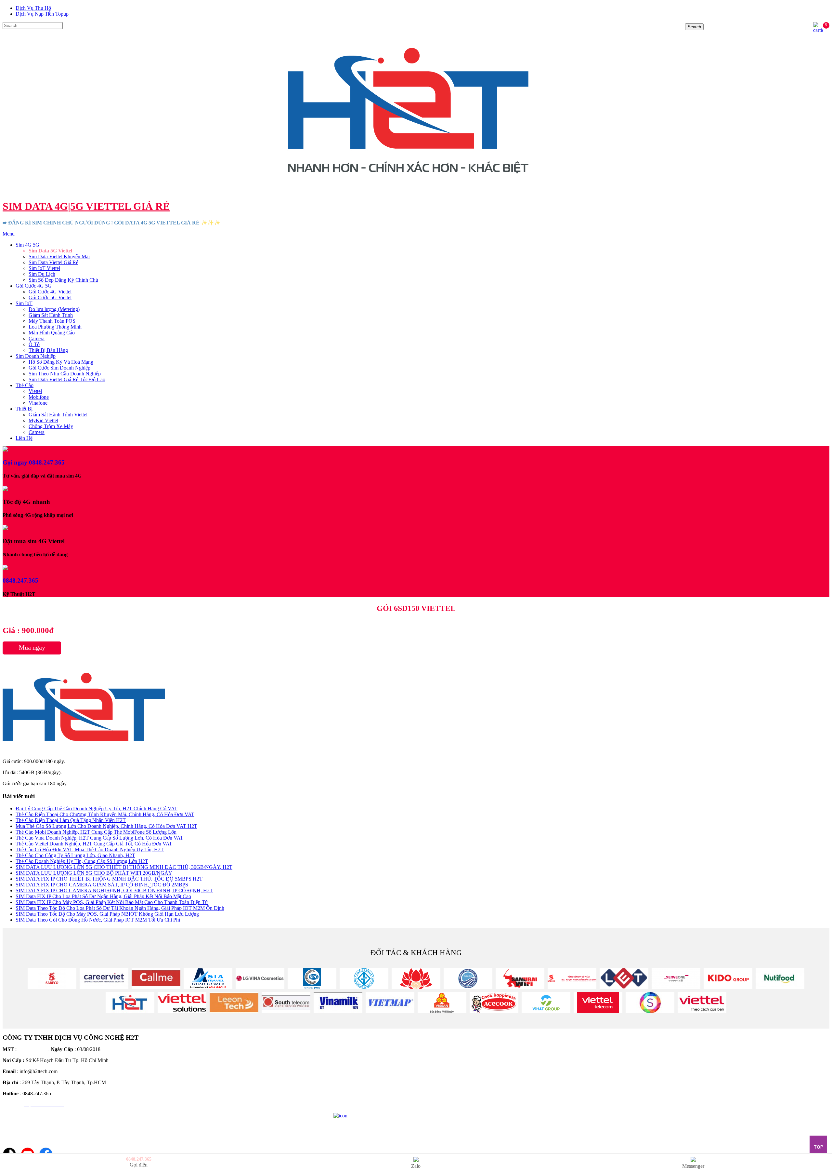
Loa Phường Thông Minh (55, 327)
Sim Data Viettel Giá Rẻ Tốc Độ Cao (67, 379)
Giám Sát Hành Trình (51, 315)
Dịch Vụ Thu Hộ (33, 8)
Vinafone (38, 403)
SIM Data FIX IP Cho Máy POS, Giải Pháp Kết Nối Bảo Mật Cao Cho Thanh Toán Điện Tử (112, 902)
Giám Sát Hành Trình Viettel (58, 414)
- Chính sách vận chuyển (358, 1075)
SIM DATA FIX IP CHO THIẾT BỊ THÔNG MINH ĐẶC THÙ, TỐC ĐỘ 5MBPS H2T (109, 879)
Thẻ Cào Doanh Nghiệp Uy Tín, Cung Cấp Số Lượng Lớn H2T (82, 861)
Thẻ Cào (24, 385)
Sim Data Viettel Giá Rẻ (53, 262)
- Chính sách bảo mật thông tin (364, 1084)
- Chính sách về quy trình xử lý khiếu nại (375, 1093)
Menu (9, 233)
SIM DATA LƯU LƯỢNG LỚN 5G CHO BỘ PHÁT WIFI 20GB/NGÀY (94, 873)
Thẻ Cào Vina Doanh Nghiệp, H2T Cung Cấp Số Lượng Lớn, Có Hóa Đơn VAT (99, 838)
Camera (37, 338)
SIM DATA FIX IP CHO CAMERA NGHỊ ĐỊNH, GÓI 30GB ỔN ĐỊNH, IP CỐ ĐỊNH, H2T (114, 890)
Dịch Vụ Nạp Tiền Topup (42, 14)
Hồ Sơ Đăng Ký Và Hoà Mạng (61, 362)
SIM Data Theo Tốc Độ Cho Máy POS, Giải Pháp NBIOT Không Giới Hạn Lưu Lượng (107, 914)
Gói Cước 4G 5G (34, 286)
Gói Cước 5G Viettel (50, 297)
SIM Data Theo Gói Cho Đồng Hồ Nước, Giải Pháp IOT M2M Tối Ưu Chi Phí (98, 920)
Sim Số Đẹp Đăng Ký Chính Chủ (63, 280)
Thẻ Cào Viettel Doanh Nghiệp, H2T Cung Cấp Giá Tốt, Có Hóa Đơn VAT (94, 843)
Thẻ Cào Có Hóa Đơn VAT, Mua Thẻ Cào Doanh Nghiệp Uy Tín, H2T (90, 849)
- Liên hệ (342, 1102)
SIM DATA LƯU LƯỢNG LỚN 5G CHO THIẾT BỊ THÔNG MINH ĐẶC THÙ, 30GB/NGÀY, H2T (124, 867)
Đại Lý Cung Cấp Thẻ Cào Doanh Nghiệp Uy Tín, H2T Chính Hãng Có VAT (96, 808)
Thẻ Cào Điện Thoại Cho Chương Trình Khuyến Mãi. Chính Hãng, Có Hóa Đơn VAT (105, 814)
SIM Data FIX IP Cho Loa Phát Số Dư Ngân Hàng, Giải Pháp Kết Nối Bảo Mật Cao (103, 896)
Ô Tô (34, 344)
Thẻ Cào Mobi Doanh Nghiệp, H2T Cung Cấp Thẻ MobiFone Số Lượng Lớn (96, 832)
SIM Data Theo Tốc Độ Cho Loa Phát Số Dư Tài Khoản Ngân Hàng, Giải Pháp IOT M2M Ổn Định (120, 908)
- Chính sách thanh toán (357, 1056)
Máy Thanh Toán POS (52, 321)
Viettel (35, 391)
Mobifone (39, 397)
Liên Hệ (24, 438)
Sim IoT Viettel (44, 268)
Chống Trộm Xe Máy (51, 426)
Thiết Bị (24, 408)
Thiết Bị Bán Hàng (48, 350)
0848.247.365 (416, 233)
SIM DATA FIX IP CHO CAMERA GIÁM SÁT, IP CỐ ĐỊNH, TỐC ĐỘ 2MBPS (102, 884)
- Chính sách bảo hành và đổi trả (366, 1066)
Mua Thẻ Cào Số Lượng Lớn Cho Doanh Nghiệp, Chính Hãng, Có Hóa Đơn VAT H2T (106, 826)
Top (818, 1147)
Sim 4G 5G (27, 245)
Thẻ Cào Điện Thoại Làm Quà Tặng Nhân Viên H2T (71, 820)
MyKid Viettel (43, 420)
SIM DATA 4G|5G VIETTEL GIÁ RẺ (86, 206)
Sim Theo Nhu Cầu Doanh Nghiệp (65, 373)
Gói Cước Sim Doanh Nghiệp (59, 368)
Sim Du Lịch (42, 274)
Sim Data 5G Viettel (50, 250)
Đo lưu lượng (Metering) (54, 309)
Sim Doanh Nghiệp (36, 356)
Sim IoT (24, 303)
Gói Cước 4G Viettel (50, 291)
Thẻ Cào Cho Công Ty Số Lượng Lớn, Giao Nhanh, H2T (75, 855)
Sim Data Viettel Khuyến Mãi (59, 256)
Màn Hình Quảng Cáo (52, 332)
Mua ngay (32, 647)
